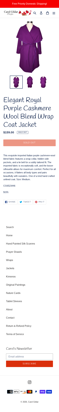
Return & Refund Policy (18, 326)
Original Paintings (15, 285)
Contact (10, 317)
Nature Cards (13, 293)
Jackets (10, 268)
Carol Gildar (33, 402)
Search (10, 227)
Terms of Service (15, 334)
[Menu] (54, 12)
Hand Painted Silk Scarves (20, 243)
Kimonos (11, 276)
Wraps (9, 260)
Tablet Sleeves (14, 301)
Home (9, 235)
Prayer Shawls (14, 252)
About (9, 309)
